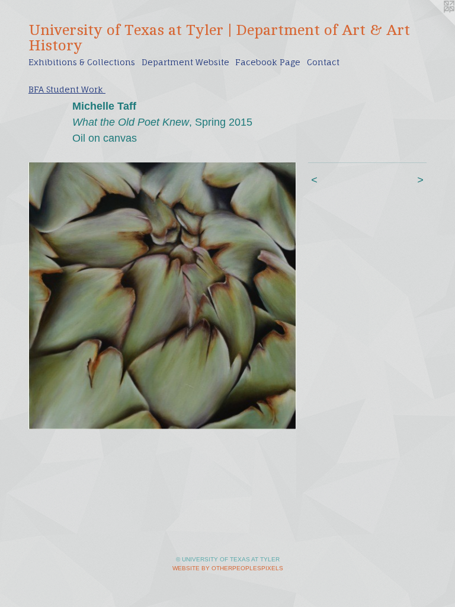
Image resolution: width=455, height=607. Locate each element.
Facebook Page (267, 62)
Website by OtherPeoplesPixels (227, 568)
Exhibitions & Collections (81, 62)
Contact (323, 62)
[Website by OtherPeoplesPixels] (431, 23)
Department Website (185, 62)
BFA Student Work (66, 89)
